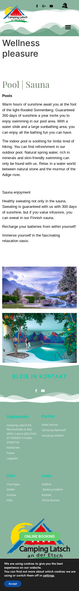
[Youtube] (43, 390)
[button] (68, 27)
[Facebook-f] (36, 390)
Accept (13, 584)
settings (48, 576)
